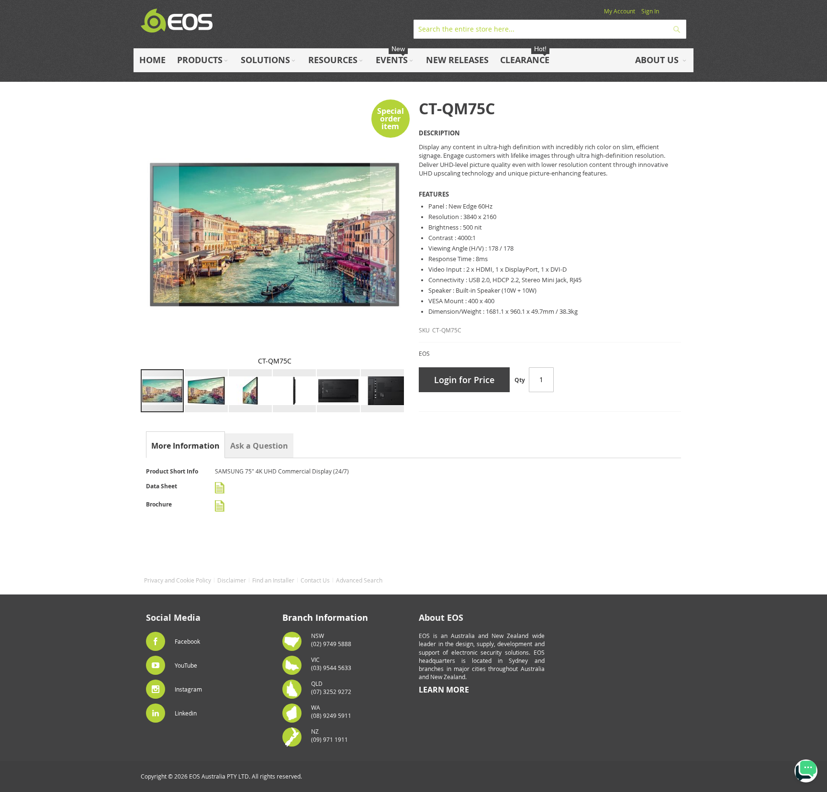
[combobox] (550, 29)
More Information (185, 445)
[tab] (185, 445)
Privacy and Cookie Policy (177, 580)
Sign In (650, 11)
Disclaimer (231, 580)
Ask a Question (259, 445)
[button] (160, 234)
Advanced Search (359, 580)
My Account (619, 11)
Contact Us (315, 580)
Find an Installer (273, 580)
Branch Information (325, 618)
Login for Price (464, 379)
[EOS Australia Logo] (176, 21)
